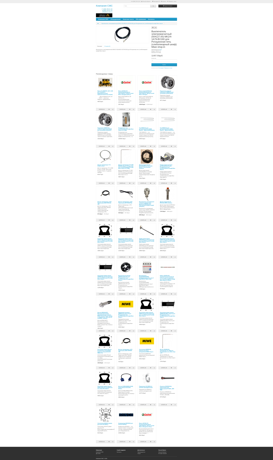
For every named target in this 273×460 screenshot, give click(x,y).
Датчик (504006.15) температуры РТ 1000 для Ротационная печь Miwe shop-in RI (168, 351)
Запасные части (128, 19)
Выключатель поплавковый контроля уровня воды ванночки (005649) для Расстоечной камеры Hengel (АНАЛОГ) (146, 204)
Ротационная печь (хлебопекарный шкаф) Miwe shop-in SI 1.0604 (126, 129)
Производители (141, 452)
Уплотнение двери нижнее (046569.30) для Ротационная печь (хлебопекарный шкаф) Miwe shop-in (105, 277)
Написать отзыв (168, 68)
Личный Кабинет (162, 452)
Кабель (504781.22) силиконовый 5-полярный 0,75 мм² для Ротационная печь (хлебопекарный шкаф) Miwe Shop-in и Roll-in (167, 278)
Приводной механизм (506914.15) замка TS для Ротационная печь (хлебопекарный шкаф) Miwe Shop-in (126, 315)
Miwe (160, 49)
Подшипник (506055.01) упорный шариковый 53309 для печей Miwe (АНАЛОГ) (104, 129)
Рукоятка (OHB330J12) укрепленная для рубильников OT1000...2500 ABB (167, 388)
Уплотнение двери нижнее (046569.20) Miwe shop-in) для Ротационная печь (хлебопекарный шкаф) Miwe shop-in (167, 315)
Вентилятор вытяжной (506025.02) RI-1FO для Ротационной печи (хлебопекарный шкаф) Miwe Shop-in (126, 278)
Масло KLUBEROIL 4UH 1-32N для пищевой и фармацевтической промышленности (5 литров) (105, 92)
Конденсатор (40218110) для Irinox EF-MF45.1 (125, 424)
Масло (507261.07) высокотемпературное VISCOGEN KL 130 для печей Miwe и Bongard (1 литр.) (146, 425)
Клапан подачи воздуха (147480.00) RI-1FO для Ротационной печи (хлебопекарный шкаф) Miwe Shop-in (167, 167)
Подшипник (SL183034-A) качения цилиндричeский (145, 387)
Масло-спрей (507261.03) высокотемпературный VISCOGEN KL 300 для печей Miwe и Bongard (146, 92)
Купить (164, 64)
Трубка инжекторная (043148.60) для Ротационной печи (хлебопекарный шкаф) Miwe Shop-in (146, 240)
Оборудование (115, 19)
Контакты (151, 19)
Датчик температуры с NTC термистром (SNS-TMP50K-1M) (125, 350)
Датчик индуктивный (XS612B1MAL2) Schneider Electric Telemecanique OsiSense (145, 166)
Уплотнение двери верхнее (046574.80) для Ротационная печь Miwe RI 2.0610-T (104, 387)
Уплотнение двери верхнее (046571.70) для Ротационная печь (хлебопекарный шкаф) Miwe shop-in (105, 240)
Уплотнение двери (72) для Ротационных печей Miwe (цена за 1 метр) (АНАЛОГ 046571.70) (104, 351)
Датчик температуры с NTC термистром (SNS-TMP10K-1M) (104, 203)
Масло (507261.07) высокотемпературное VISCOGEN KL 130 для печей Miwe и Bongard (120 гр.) (125, 92)
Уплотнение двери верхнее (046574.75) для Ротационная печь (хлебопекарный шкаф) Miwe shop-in (167, 240)
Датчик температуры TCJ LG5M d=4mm (104, 165)
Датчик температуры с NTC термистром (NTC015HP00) (125, 202)
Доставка (98, 453)
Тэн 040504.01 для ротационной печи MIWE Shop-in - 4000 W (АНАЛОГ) (167, 129)
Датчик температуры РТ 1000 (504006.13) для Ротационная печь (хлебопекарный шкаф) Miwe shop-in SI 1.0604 (125, 166)
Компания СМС (104, 5)
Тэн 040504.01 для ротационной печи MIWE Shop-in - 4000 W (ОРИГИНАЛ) (147, 129)
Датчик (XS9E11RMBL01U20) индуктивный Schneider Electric (125, 387)
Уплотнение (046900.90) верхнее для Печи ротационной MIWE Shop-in (146, 350)
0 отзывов (161, 68)
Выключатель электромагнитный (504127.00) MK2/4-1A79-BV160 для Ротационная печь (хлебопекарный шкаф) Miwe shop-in (132, 23)
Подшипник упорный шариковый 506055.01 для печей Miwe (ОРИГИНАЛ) (167, 92)
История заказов (162, 453)
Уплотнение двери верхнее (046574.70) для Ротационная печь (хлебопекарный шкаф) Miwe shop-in (146, 314)
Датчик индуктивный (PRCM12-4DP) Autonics (166, 202)
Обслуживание (141, 19)
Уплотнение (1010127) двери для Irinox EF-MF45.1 (104, 424)
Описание (99, 46)
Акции (139, 453)
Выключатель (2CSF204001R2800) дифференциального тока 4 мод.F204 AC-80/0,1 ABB (146, 277)
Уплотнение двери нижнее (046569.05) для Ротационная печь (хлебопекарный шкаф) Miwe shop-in (125, 240)
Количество (153, 58)
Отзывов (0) (107, 46)
